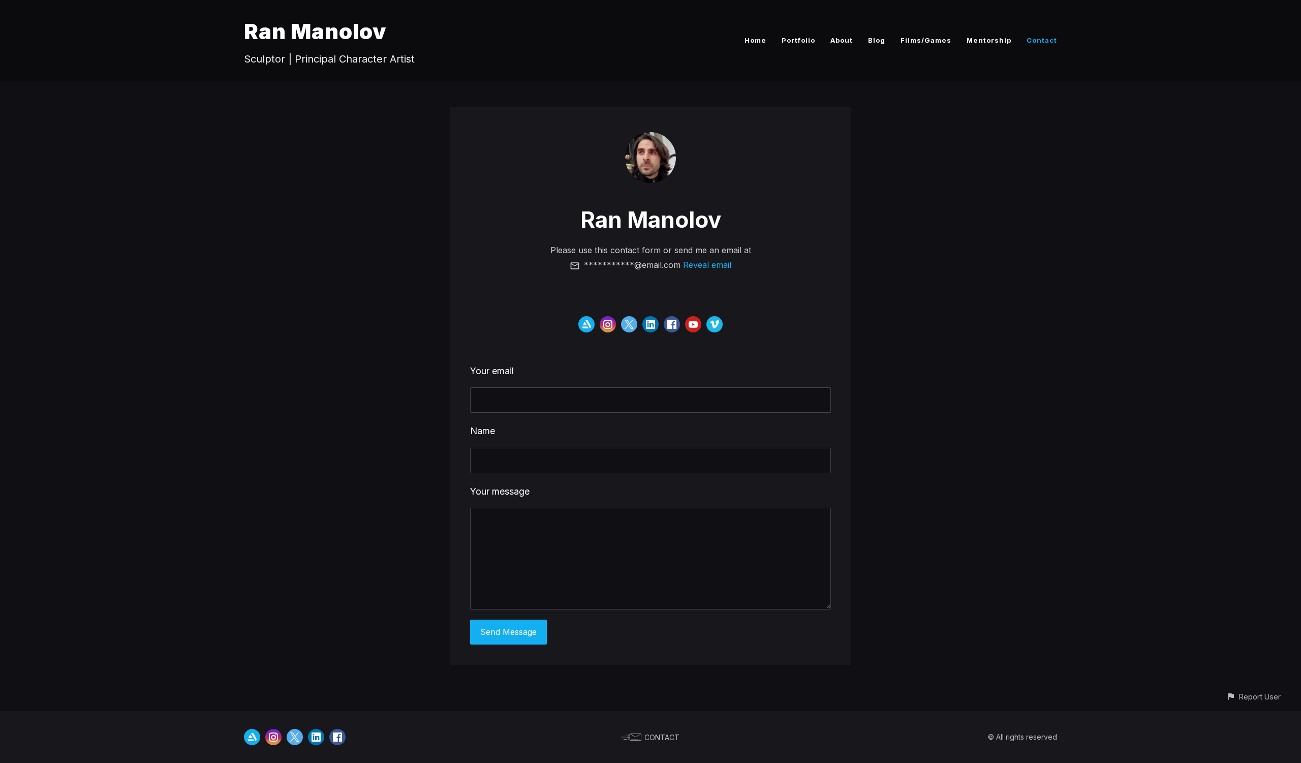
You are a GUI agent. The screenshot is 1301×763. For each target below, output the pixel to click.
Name (482, 430)
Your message (500, 491)
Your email (492, 370)
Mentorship (989, 40)
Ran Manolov (315, 31)
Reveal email (707, 265)
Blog (876, 40)
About (841, 40)
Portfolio (798, 40)
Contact (1042, 40)
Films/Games (926, 40)
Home (755, 40)
